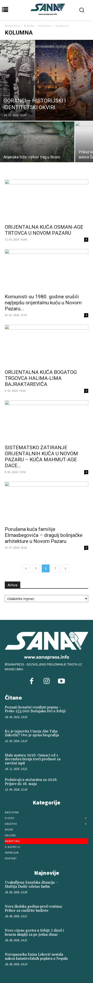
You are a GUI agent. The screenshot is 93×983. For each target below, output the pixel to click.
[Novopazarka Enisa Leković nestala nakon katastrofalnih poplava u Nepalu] (80, 960)
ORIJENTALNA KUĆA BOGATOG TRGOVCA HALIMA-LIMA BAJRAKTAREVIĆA (41, 378)
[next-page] (65, 568)
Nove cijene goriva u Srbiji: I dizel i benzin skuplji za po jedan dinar (34, 932)
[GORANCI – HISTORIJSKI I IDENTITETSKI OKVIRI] (46, 80)
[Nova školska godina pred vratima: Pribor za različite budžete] (80, 912)
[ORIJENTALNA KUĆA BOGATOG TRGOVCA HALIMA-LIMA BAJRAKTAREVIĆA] (46, 345)
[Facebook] (32, 681)
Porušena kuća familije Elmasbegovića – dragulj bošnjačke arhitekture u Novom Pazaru (44, 535)
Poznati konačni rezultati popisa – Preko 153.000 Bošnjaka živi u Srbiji (35, 709)
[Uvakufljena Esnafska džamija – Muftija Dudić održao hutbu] (80, 888)
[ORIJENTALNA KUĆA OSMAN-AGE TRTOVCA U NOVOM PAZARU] (46, 200)
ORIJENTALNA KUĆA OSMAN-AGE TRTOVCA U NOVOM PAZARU (44, 230)
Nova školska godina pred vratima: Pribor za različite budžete (33, 908)
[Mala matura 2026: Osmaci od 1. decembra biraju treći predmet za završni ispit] (80, 761)
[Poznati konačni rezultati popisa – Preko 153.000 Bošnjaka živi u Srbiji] (80, 713)
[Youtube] (61, 681)
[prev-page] (26, 568)
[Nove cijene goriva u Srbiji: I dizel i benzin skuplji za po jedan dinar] (80, 936)
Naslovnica (12, 26)
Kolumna (45, 26)
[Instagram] (46, 681)
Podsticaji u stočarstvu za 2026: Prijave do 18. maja (31, 782)
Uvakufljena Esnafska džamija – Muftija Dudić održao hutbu (31, 884)
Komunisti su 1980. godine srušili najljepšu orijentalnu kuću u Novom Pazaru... (43, 303)
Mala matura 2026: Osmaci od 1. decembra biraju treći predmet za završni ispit (33, 759)
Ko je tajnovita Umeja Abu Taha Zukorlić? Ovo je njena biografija (32, 733)
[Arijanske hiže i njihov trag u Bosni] (37, 149)
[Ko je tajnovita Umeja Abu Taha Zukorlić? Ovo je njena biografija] (80, 737)
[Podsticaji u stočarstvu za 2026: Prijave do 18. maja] (80, 785)
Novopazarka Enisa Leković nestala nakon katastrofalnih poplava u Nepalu (36, 956)
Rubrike (29, 26)
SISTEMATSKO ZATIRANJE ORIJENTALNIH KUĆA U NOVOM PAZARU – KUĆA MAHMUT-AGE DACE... (41, 456)
